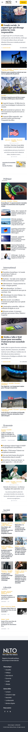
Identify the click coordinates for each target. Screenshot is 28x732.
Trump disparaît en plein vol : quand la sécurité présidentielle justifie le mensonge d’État (19, 247)
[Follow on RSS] (10, 711)
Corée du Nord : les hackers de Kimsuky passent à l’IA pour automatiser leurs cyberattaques (12, 414)
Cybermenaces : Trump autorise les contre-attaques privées (13, 284)
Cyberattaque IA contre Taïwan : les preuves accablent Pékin (13, 296)
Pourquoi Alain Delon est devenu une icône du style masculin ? (8, 610)
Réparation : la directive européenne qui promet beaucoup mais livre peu (20, 528)
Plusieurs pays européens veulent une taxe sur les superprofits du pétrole (13, 73)
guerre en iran (23, 69)
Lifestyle (3, 592)
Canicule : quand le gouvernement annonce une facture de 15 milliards (18, 239)
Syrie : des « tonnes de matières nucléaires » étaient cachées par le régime (18, 213)
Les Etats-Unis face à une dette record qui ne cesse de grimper (14, 146)
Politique (12, 70)
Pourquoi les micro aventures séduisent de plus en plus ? (8, 597)
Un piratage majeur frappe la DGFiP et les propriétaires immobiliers (13, 446)
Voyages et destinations (6, 593)
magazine (14, 141)
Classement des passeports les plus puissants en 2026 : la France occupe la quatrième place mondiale (20, 579)
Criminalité (4, 409)
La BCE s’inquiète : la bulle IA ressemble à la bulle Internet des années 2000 (8, 435)
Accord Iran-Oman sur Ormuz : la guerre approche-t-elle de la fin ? (12, 461)
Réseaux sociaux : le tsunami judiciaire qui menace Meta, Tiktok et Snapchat (13, 313)
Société (3, 525)
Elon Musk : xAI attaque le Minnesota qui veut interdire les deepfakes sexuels (7, 530)
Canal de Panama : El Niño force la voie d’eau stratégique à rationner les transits (13, 105)
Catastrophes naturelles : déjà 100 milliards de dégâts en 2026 (12, 307)
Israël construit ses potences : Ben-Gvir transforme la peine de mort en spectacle (13, 111)
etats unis (7, 140)
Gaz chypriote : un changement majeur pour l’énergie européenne (12, 387)
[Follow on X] (7, 711)
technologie (9, 525)
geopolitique (4, 384)
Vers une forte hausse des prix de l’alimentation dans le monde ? (12, 456)
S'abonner (23, 2)
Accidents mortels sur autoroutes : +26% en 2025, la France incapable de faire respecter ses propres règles (7, 554)
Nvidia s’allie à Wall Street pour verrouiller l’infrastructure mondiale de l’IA (13, 340)
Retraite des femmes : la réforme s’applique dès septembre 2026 (14, 488)
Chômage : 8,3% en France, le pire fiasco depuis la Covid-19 (18, 256)
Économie (3, 69)
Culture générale (20, 572)
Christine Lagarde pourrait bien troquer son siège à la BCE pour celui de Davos (13, 98)
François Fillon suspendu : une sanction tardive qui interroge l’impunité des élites (11, 118)
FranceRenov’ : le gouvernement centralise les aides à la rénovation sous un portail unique (14, 204)
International (5, 70)
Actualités (9, 69)
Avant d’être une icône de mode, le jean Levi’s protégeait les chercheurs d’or (8, 623)
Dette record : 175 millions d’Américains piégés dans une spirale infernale (13, 301)
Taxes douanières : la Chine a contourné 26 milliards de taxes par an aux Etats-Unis (13, 290)
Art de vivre (24, 571)
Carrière (7, 481)
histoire (3, 606)
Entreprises (16, 69)
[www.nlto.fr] (8, 2)
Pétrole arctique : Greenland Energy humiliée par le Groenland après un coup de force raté (18, 221)
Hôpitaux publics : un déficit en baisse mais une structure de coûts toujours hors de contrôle (20, 551)
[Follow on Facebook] (5, 711)
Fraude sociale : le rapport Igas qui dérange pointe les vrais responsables (12, 29)
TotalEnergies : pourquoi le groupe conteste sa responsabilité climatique (7, 577)
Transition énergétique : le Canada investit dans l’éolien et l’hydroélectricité (13, 274)
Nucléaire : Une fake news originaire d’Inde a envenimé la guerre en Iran (13, 280)
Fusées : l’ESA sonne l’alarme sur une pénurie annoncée (12, 451)
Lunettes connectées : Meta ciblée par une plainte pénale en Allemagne (18, 231)
